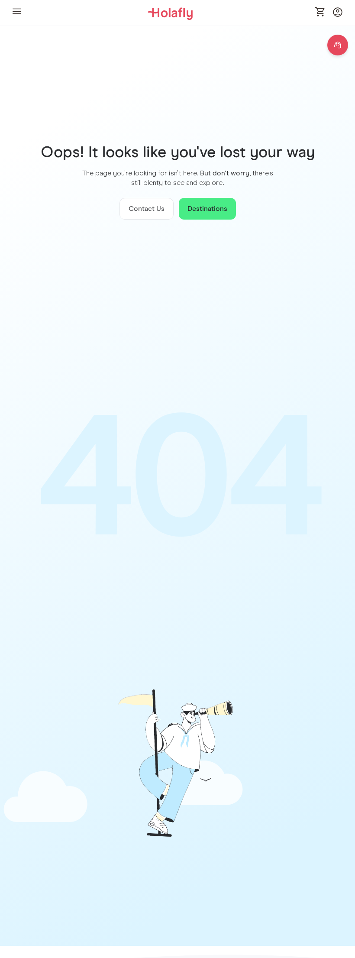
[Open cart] (320, 12)
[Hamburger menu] (16, 13)
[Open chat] (337, 45)
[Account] (338, 14)
